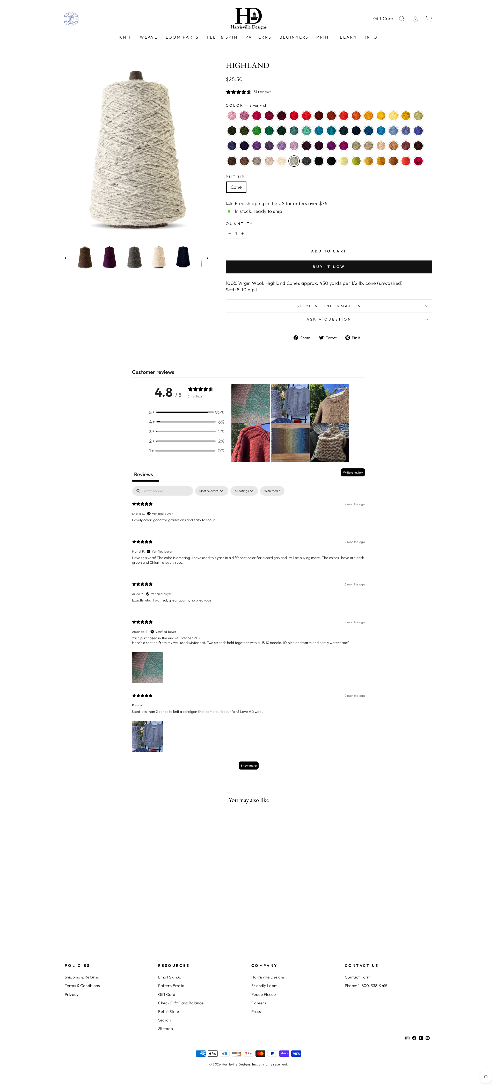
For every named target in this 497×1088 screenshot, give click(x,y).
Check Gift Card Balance (181, 1002)
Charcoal (306, 161)
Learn (348, 37)
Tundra (418, 116)
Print (324, 37)
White (281, 161)
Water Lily (232, 116)
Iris (418, 131)
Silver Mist (294, 161)
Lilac (294, 146)
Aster (244, 116)
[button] (186, 412)
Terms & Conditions (82, 985)
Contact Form (358, 977)
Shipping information (329, 306)
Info (371, 37)
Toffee (244, 161)
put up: (236, 177)
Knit (125, 37)
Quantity (239, 223)
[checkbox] (272, 491)
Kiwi (257, 131)
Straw (368, 161)
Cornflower (393, 131)
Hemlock (244, 131)
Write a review (353, 472)
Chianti (269, 116)
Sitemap (165, 1028)
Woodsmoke (294, 131)
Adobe (406, 146)
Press (256, 1011)
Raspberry (257, 116)
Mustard (381, 161)
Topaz (331, 116)
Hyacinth (232, 146)
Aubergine (244, 146)
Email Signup (169, 977)
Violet (257, 146)
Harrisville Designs (268, 977)
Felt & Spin (222, 37)
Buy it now (329, 266)
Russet (319, 116)
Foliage (393, 161)
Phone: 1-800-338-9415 (366, 985)
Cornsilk (393, 116)
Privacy (72, 994)
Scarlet (306, 116)
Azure (381, 131)
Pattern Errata (171, 985)
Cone (236, 187)
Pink (418, 161)
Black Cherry (319, 146)
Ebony (331, 161)
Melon (356, 116)
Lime (344, 161)
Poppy (344, 116)
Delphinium (269, 146)
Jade (356, 146)
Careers (258, 1002)
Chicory (406, 131)
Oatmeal (269, 161)
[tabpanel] (248, 630)
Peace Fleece (263, 994)
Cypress (232, 131)
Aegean (319, 131)
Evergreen (281, 131)
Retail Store (168, 1011)
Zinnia (406, 161)
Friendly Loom (264, 985)
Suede (257, 161)
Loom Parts (182, 37)
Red (294, 116)
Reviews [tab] (145, 474)
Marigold (381, 116)
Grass (356, 161)
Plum (331, 146)
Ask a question (329, 319)
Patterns (258, 37)
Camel (393, 146)
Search (164, 1020)
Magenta (344, 146)
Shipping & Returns (82, 977)
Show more (249, 765)
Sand (381, 146)
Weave (149, 37)
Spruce (269, 131)
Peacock (331, 131)
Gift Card (383, 18)
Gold (368, 116)
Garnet (281, 116)
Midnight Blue (356, 131)
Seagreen (306, 131)
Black (319, 161)
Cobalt (368, 131)
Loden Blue (344, 131)
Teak (418, 146)
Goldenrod (406, 116)
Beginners (294, 37)
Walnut (232, 161)
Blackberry (306, 146)
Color (246, 105)
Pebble (368, 146)
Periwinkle (281, 146)
